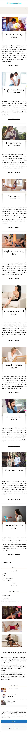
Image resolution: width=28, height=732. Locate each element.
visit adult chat (10, 660)
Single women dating (14, 470)
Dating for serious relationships (14, 144)
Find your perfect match (14, 418)
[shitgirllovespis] (14, 3)
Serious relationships (7, 598)
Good (4, 573)
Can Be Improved (7, 578)
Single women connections (14, 197)
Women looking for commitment (10, 602)
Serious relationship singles (14, 526)
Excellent (5, 575)
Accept (14, 721)
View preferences (14, 728)
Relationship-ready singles (14, 35)
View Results (14, 585)
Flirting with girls (6, 595)
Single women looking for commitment (14, 91)
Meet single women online (14, 366)
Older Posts (6, 562)
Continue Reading (14, 65)
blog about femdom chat (12, 674)
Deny (14, 725)
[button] (26, 708)
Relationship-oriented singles (14, 312)
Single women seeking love (14, 252)
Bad (4, 577)
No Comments (7, 580)
